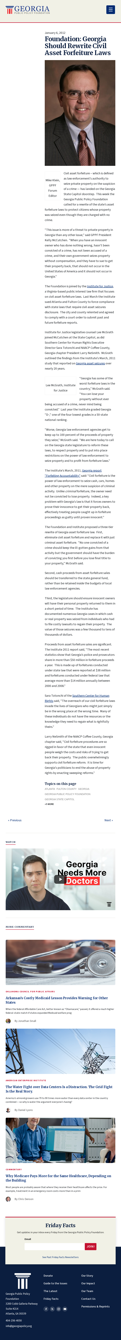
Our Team (87, 1291)
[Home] (28, 10)
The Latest (50, 1291)
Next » (108, 820)
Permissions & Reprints (95, 1306)
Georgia (83, 789)
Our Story (87, 1276)
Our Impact (88, 1283)
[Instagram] (58, 1309)
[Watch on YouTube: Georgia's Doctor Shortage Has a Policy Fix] (60, 879)
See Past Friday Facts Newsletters (60, 1257)
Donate (48, 1276)
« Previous (14, 820)
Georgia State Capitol (59, 799)
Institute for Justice (100, 286)
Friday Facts (50, 1299)
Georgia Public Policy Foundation (67, 794)
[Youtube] (64, 1309)
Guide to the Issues (55, 1283)
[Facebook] (46, 1309)
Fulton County (67, 789)
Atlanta (50, 789)
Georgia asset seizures (90, 363)
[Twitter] (52, 1309)
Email (28, 1239)
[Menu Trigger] (110, 9)
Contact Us (88, 1299)
